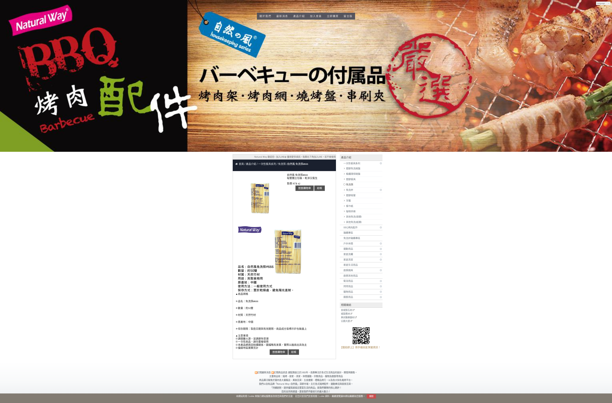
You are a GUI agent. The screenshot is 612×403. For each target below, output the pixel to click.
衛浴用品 (348, 281)
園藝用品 (348, 297)
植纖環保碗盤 (353, 173)
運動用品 (348, 248)
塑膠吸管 (351, 195)
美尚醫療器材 (347, 317)
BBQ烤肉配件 (350, 227)
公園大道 (345, 321)
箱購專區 (348, 232)
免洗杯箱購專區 (351, 238)
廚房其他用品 (350, 275)
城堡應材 (345, 314)
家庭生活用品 (350, 264)
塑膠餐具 (351, 179)
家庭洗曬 (348, 254)
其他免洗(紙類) (354, 222)
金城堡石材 (346, 310)
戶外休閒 (348, 243)
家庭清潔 (348, 259)
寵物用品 (348, 291)
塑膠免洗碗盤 (353, 168)
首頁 (241, 163)
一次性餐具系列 (351, 163)
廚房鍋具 (348, 270)
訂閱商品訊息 (280, 372)
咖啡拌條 (351, 211)
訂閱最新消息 (264, 372)
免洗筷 (349, 184)
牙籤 (348, 200)
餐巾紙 (349, 206)
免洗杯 (349, 190)
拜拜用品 (348, 286)
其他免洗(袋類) (354, 216)
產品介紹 (251, 163)
